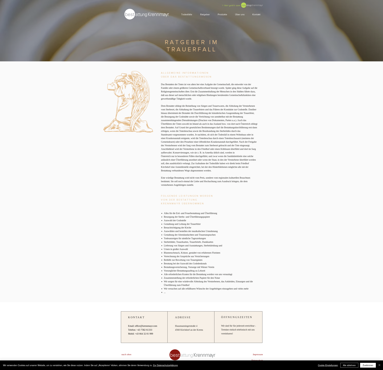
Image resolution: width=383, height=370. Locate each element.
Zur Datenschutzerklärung (165, 365)
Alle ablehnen (349, 365)
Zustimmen (368, 365)
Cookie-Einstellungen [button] (328, 365)
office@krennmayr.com (146, 326)
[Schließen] (379, 365)
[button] (205, 14)
